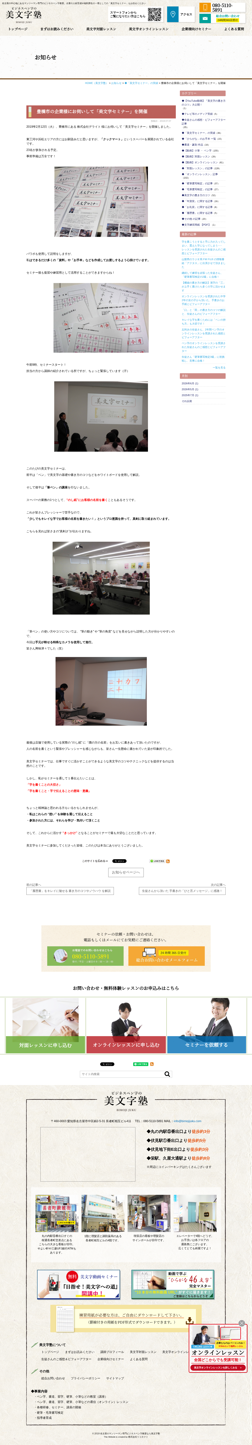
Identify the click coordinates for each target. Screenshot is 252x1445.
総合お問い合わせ (53, 1378)
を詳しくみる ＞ (218, 1367)
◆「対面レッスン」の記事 (197, 168)
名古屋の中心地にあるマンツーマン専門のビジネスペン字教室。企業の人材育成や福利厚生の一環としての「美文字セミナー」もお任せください (74, 3)
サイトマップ (115, 1378)
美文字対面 (143, 1351)
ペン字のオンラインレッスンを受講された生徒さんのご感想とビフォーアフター (204, 347)
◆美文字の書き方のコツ (196, 195)
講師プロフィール (112, 1351)
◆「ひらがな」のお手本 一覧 (199, 138)
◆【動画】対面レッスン (196, 156)
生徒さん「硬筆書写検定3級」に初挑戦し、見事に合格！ (203, 358)
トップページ (17, 28)
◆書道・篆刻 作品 (192, 144)
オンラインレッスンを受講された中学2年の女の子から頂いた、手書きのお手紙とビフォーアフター (204, 300)
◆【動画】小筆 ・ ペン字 (197, 150)
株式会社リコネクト (138, 1437)
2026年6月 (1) (190, 383)
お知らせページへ (126, 872)
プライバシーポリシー (85, 1378)
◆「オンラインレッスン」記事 (200, 174)
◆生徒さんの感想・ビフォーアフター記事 (204, 121)
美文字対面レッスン (101, 28)
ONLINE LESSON (202, 1346)
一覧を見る (219, 367)
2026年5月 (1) (190, 389)
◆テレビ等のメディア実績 (197, 113)
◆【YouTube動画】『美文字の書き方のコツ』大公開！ (204, 102)
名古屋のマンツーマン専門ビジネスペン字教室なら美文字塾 (130, 1433)
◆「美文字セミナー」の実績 (198, 132)
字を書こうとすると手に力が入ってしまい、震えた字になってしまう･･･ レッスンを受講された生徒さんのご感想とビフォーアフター (204, 247)
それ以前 (187, 401)
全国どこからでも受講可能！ (218, 1360)
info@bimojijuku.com (187, 1121)
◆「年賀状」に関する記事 (197, 201)
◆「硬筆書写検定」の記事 (197, 183)
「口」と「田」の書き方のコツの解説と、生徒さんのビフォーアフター (204, 311)
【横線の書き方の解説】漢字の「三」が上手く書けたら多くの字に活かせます (204, 286)
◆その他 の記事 (191, 218)
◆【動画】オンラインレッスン (200, 162)
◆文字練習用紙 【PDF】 (196, 224)
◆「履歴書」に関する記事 (197, 212)
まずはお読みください (56, 28)
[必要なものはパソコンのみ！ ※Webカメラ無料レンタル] (230, 1333)
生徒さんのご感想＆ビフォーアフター (66, 1359)
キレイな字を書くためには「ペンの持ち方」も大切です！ (204, 321)
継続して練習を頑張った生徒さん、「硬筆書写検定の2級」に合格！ (202, 274)
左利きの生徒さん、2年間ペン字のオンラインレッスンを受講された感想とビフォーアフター (204, 333)
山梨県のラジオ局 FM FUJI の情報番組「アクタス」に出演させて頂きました (204, 263)
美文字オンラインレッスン (149, 28)
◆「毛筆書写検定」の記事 (197, 189)
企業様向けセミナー (196, 28)
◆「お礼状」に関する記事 (197, 207)
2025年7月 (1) (190, 395)
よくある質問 (234, 28)
